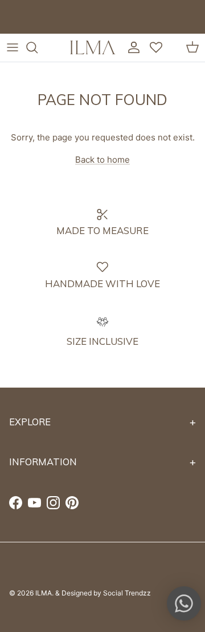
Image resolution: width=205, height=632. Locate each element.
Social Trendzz (127, 593)
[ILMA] (92, 47)
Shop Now (124, 26)
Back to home (102, 159)
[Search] (37, 47)
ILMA (43, 593)
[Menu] (12, 47)
